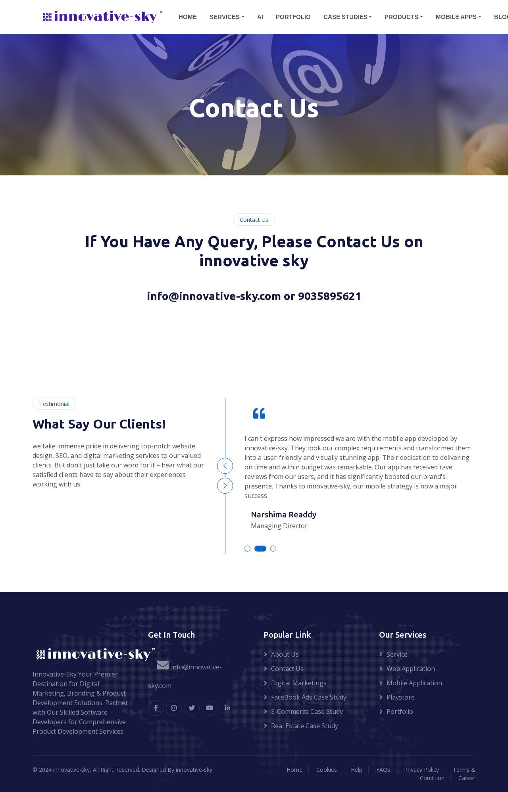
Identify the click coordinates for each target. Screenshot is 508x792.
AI (260, 16)
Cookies (326, 769)
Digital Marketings (299, 683)
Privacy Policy (421, 769)
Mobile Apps (456, 16)
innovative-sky (194, 769)
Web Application (411, 668)
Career (466, 778)
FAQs (383, 769)
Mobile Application (414, 683)
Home (294, 769)
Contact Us (287, 668)
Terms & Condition (447, 774)
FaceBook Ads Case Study (308, 697)
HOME (188, 16)
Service (397, 654)
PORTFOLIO (293, 16)
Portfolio (400, 711)
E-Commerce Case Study (307, 711)
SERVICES (225, 16)
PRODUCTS (401, 16)
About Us (285, 654)
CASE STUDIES (345, 16)
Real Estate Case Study (304, 725)
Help (356, 769)
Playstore (401, 697)
